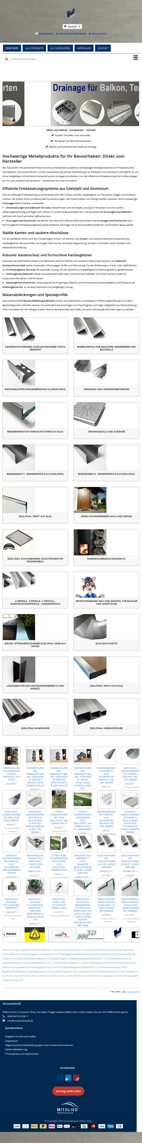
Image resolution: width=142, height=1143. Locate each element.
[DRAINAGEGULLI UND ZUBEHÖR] (106, 415)
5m (42, 949)
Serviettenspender (63, 971)
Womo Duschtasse (104, 975)
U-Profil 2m (81, 975)
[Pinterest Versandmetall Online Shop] (68, 1078)
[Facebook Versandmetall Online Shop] (60, 1078)
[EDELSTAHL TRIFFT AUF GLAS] (35, 500)
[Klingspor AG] (16, 934)
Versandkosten (132, 991)
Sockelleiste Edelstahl (109, 971)
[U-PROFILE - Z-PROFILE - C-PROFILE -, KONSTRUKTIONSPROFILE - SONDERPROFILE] (35, 585)
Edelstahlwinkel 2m (42, 962)
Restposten (41, 971)
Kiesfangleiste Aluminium (47, 967)
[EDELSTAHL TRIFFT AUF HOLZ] (106, 669)
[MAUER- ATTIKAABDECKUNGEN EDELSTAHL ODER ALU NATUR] (35, 627)
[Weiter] (137, 934)
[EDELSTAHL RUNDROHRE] (35, 712)
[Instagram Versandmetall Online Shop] (76, 1078)
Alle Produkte (34, 48)
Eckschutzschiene (104, 954)
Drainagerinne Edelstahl (75, 954)
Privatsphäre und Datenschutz (22, 1053)
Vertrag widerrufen (68, 1091)
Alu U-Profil (56, 949)
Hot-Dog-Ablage (94, 962)
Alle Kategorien (60, 48)
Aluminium (75, 949)
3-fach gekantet (25, 949)
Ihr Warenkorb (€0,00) (72, 33)
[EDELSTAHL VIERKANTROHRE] (106, 712)
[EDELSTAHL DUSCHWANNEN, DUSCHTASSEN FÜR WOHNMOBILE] (35, 542)
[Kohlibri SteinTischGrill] (44, 934)
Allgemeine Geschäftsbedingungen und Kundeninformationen (39, 1045)
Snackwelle (85, 971)
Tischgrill (132, 971)
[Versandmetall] (100, 934)
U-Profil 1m (45, 975)
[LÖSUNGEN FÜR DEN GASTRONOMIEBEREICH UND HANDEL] (35, 669)
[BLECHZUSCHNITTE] (106, 627)
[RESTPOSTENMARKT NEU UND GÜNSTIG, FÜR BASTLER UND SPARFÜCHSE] (106, 585)
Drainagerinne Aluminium (42, 954)
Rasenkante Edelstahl (16, 971)
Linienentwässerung (112, 967)
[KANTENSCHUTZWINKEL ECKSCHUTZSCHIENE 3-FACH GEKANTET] (35, 330)
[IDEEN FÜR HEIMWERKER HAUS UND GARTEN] (106, 500)
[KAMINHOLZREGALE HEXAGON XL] (106, 542)
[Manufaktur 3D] (72, 934)
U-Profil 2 (63, 975)
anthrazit (16, 980)
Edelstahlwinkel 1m (14, 962)
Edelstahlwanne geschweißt (89, 958)
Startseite (12, 48)
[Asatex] (127, 934)
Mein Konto (99, 33)
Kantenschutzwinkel (15, 967)
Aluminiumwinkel (97, 949)
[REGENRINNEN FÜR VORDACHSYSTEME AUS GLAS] (35, 415)
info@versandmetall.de (20, 1020)
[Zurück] (4, 934)
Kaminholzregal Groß (120, 962)
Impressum (84, 48)
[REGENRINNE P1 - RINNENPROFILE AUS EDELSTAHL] (35, 458)
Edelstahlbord (38, 958)
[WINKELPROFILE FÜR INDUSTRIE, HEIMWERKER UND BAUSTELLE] (106, 330)
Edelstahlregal (59, 958)
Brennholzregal (121, 949)
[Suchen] (6, 59)
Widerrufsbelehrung (16, 1049)
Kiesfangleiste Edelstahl (80, 967)
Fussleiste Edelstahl (69, 962)
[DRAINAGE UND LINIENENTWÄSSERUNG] (106, 373)
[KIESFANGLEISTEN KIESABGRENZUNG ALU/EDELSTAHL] (35, 373)
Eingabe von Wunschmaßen (20, 1036)
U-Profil (11, 975)
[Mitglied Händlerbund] (68, 1108)
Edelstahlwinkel (119, 958)
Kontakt (103, 48)
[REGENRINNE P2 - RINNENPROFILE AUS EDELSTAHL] (106, 458)
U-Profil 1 (27, 975)
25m (7, 949)
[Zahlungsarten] (17, 1126)
